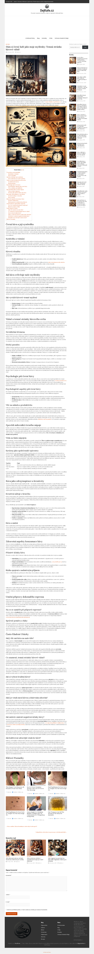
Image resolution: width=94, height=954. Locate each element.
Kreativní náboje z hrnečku (15, 195)
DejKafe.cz (47, 10)
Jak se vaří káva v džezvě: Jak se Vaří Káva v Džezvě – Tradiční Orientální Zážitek (82, 117)
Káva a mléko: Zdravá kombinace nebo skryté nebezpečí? (21, 826)
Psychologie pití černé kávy (13, 185)
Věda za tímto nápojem (14, 191)
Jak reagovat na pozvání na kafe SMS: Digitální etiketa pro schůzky (57, 859)
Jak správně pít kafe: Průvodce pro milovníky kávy (82, 144)
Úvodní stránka (61, 925)
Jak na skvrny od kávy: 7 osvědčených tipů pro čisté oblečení (35, 859)
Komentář (9, 875)
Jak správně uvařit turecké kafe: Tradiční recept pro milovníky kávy (82, 127)
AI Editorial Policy (30, 38)
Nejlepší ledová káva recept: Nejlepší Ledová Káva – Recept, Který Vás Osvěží (82, 174)
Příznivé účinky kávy (13, 200)
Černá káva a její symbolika (13, 172)
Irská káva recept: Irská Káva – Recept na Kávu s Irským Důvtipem (82, 88)
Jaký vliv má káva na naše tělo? (15, 210)
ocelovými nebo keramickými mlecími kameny (18, 617)
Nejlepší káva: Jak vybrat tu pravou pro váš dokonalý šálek (51, 832)
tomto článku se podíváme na (53, 101)
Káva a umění (11, 197)
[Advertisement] (47, 26)
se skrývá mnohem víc (60, 380)
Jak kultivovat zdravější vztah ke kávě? (17, 217)
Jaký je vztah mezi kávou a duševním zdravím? (19, 214)
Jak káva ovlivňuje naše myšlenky (15, 177)
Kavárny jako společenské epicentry (17, 192)
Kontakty (44, 38)
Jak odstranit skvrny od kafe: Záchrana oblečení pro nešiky (15, 858)
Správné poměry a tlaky (14, 206)
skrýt (22, 169)
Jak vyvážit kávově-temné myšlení (16, 178)
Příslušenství (44, 934)
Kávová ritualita (12, 175)
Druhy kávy (44, 932)
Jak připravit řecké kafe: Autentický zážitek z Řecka (81, 183)
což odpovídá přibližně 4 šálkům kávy (54, 723)
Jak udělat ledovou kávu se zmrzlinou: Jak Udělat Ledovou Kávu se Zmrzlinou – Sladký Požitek (82, 107)
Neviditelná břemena (13, 181)
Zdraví (42, 930)
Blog (38, 38)
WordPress (17, 943)
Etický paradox (12, 183)
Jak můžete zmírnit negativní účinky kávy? (18, 216)
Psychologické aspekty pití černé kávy (17, 186)
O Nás (50, 38)
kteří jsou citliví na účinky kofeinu (16, 724)
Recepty (43, 939)
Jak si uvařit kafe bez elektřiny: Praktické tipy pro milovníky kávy (82, 69)
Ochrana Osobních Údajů (61, 38)
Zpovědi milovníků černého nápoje (15, 189)
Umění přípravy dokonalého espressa (16, 203)
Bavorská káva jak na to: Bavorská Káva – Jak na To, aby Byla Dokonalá (82, 136)
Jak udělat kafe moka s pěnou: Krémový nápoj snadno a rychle (82, 192)
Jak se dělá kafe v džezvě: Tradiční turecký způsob (81, 153)
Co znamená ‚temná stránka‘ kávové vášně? (19, 211)
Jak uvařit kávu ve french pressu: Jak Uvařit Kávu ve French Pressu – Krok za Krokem (82, 202)
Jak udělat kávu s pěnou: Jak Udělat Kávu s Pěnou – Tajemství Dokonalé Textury (82, 164)
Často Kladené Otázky (12, 208)
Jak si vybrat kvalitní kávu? (14, 213)
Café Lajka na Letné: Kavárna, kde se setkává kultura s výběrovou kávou (33, 1)
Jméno (8, 894)
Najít (85, 47)
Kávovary (43, 936)
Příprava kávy (44, 925)
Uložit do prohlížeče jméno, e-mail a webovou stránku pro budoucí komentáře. (27, 909)
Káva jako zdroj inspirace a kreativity (16, 194)
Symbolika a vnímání (13, 174)
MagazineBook (81, 943)
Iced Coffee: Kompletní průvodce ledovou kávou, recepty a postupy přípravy (82, 60)
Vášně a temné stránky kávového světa (16, 180)
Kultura (8, 44)
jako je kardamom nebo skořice (56, 262)
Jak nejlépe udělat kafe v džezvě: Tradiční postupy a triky (82, 78)
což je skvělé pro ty (57, 561)
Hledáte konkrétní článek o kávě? (78, 44)
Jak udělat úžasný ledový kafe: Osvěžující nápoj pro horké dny (82, 97)
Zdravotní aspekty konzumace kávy (15, 199)
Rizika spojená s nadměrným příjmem (17, 202)
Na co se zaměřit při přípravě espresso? (18, 205)
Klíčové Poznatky (11, 219)
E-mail (8, 901)
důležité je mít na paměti (44, 419)
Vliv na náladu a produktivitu (15, 188)
